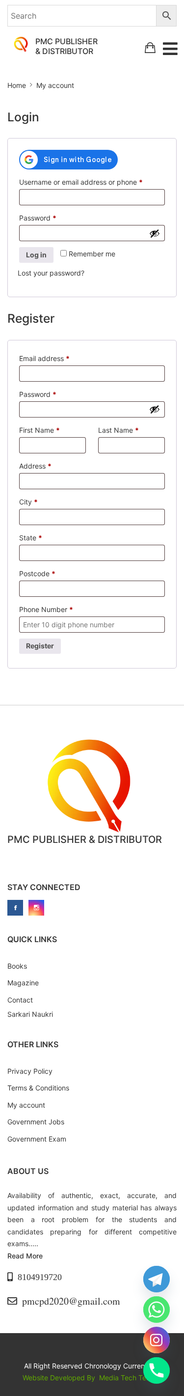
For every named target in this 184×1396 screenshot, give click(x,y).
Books (17, 966)
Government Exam (36, 1139)
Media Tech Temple (130, 1377)
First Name (39, 430)
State (30, 537)
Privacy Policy (30, 1071)
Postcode (37, 573)
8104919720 (40, 1277)
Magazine (23, 982)
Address (35, 466)
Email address (58, 358)
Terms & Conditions (38, 1088)
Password (52, 217)
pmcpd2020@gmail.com (71, 1301)
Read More (25, 1256)
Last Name (118, 430)
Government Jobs (35, 1121)
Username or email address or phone (92, 181)
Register (40, 646)
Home (16, 85)
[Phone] (156, 1370)
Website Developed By (60, 1377)
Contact (20, 1000)
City (28, 502)
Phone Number (46, 609)
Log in (36, 255)
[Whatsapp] (156, 1309)
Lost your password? (51, 273)
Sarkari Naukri (30, 1014)
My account (26, 1105)
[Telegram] (156, 1279)
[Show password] (154, 233)
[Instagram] (156, 1340)
